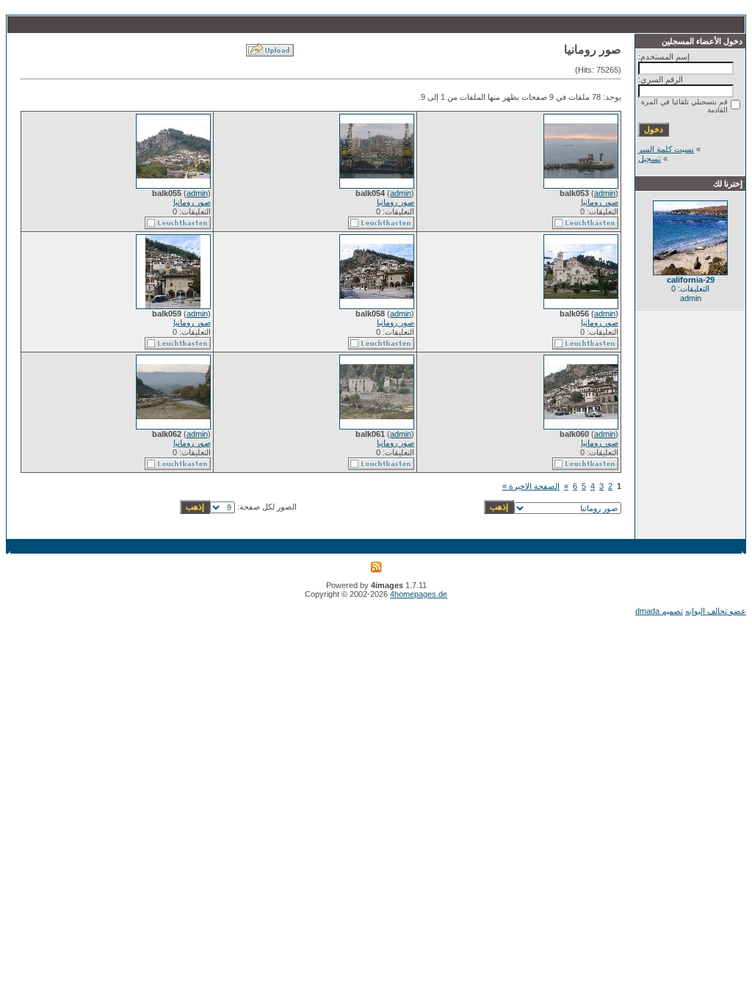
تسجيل (649, 158)
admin (604, 193)
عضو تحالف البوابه (715, 610)
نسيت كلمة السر (666, 149)
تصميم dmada (659, 610)
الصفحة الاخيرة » (531, 486)
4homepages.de (418, 594)
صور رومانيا (599, 202)
